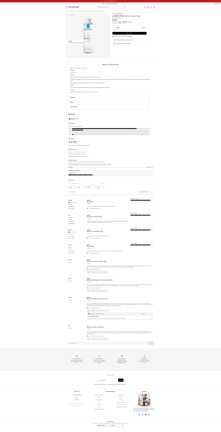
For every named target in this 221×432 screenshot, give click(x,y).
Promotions (99, 404)
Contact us (217, 3)
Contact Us (77, 399)
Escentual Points (121, 395)
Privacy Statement (121, 404)
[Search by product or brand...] (125, 7)
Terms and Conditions (121, 402)
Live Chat (119, 36)
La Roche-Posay (119, 13)
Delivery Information (99, 395)
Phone (123, 36)
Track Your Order (99, 399)
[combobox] (111, 7)
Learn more (128, 43)
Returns (99, 397)
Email (126, 36)
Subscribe (121, 380)
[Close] (86, 42)
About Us (121, 397)
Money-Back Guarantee (121, 406)
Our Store (121, 399)
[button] (66, 6)
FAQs (99, 402)
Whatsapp (130, 36)
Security (99, 406)
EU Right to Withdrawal (99, 409)
